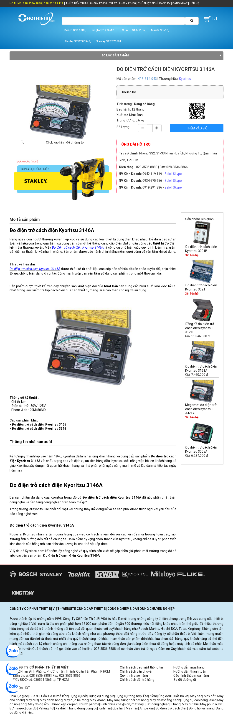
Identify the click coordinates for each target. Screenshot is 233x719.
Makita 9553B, (160, 30)
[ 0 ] (214, 18)
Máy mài (113, 700)
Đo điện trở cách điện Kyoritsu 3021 (201, 287)
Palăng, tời (46, 708)
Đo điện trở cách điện (171, 708)
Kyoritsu (185, 79)
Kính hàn (105, 708)
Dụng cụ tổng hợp (129, 696)
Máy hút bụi (190, 704)
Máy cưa (32, 700)
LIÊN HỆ (194, 3)
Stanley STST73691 (108, 41)
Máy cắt (210, 696)
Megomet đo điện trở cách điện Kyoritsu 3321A (201, 409)
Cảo (44, 696)
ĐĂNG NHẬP (179, 3)
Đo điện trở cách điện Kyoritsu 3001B (201, 249)
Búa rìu (35, 696)
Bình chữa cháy (112, 704)
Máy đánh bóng (51, 700)
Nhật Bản (136, 115)
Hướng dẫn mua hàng (189, 667)
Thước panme (88, 704)
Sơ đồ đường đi (184, 679)
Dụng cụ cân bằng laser (199, 700)
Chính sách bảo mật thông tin (141, 667)
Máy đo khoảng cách (165, 700)
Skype (177, 174)
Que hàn (118, 708)
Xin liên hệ (128, 92)
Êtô (145, 696)
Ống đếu (164, 696)
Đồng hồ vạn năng (202, 708)
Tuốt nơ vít (180, 696)
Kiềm (153, 696)
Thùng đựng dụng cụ (82, 708)
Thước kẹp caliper (63, 704)
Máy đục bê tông (76, 700)
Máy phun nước (211, 704)
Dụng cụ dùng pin (101, 696)
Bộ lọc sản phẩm (115, 55)
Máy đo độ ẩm (38, 704)
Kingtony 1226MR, (103, 30)
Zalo (168, 174)
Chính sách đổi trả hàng (137, 679)
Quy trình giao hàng (134, 675)
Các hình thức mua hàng (191, 675)
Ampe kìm (146, 708)
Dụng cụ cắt (78, 696)
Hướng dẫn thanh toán (189, 671)
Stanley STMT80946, (77, 41)
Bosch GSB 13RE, (75, 30)
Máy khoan (98, 700)
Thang (175, 704)
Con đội (31, 708)
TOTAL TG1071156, (133, 30)
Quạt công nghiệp (156, 704)
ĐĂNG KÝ (164, 3)
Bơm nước (17, 708)
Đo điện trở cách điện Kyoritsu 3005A (201, 449)
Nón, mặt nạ (133, 704)
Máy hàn (132, 708)
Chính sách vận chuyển (136, 671)
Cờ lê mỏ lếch (58, 696)
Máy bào (196, 696)
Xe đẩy (61, 708)
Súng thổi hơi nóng (134, 700)
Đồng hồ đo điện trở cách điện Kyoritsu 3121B (199, 328)
